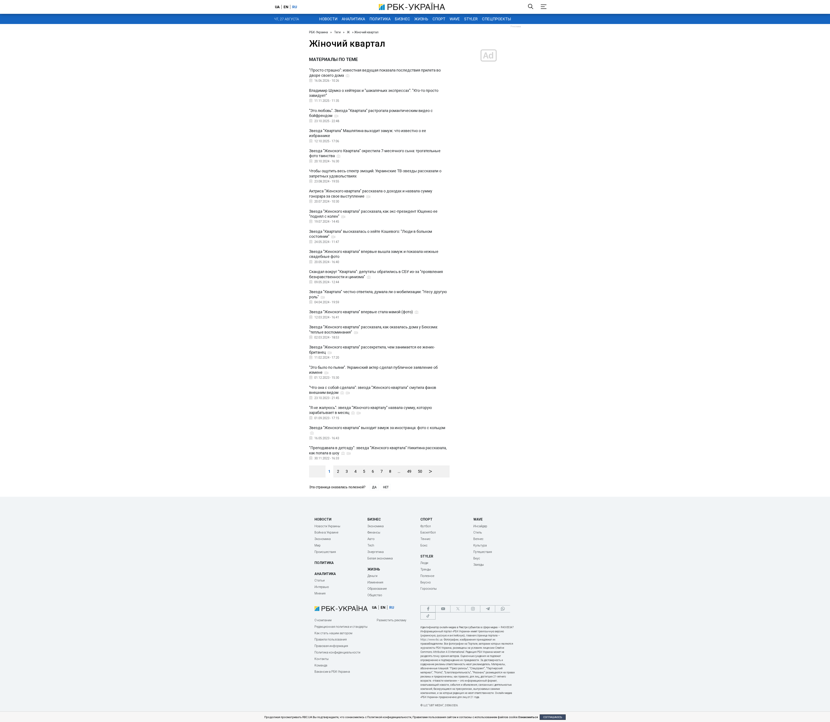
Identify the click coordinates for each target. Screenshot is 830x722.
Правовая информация (331, 646)
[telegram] (487, 608)
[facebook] (428, 608)
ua (277, 7)
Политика (380, 19)
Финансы (373, 532)
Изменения (375, 582)
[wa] (502, 608)
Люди (424, 563)
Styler (471, 19)
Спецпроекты (496, 19)
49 (409, 471)
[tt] (428, 616)
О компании (323, 620)
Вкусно (425, 582)
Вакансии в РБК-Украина (332, 671)
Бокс (424, 545)
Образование (377, 588)
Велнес (478, 539)
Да (374, 487)
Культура (480, 545)
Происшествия (325, 552)
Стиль (477, 532)
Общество (374, 595)
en (286, 7)
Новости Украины (327, 526)
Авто (371, 539)
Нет (386, 487)
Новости (328, 19)
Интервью (321, 587)
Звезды (478, 564)
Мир (317, 545)
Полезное (427, 576)
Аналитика (353, 19)
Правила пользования (330, 639)
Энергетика (375, 552)
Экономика (322, 539)
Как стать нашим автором (333, 633)
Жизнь (421, 19)
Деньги (372, 576)
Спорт (439, 19)
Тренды (425, 569)
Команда (320, 665)
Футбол (425, 526)
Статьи (319, 580)
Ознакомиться (528, 717)
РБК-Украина (318, 32)
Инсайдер (480, 526)
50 (420, 471)
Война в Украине (326, 532)
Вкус (476, 558)
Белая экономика (380, 558)
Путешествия (482, 552)
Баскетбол (428, 532)
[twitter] (457, 608)
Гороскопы (428, 588)
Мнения (320, 593)
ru (294, 7)
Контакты (321, 659)
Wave (455, 19)
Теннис (425, 539)
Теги (337, 32)
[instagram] (472, 608)
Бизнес (402, 19)
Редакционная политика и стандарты (340, 626)
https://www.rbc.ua (431, 639)
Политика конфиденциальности (337, 652)
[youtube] (442, 608)
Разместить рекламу (391, 620)
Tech (370, 545)
